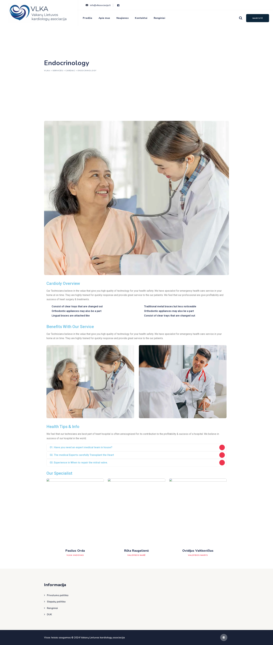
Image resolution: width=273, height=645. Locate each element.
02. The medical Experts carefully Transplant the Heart (82, 454)
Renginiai (159, 18)
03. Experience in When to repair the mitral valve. (79, 462)
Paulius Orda (75, 551)
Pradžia (87, 18)
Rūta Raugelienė (136, 551)
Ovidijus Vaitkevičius (197, 551)
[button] (136, 447)
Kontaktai (141, 18)
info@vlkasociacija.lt (100, 5)
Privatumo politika (57, 595)
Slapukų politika (56, 601)
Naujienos (122, 18)
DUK (49, 614)
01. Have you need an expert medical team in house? (81, 447)
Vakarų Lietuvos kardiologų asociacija (102, 637)
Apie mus (104, 18)
